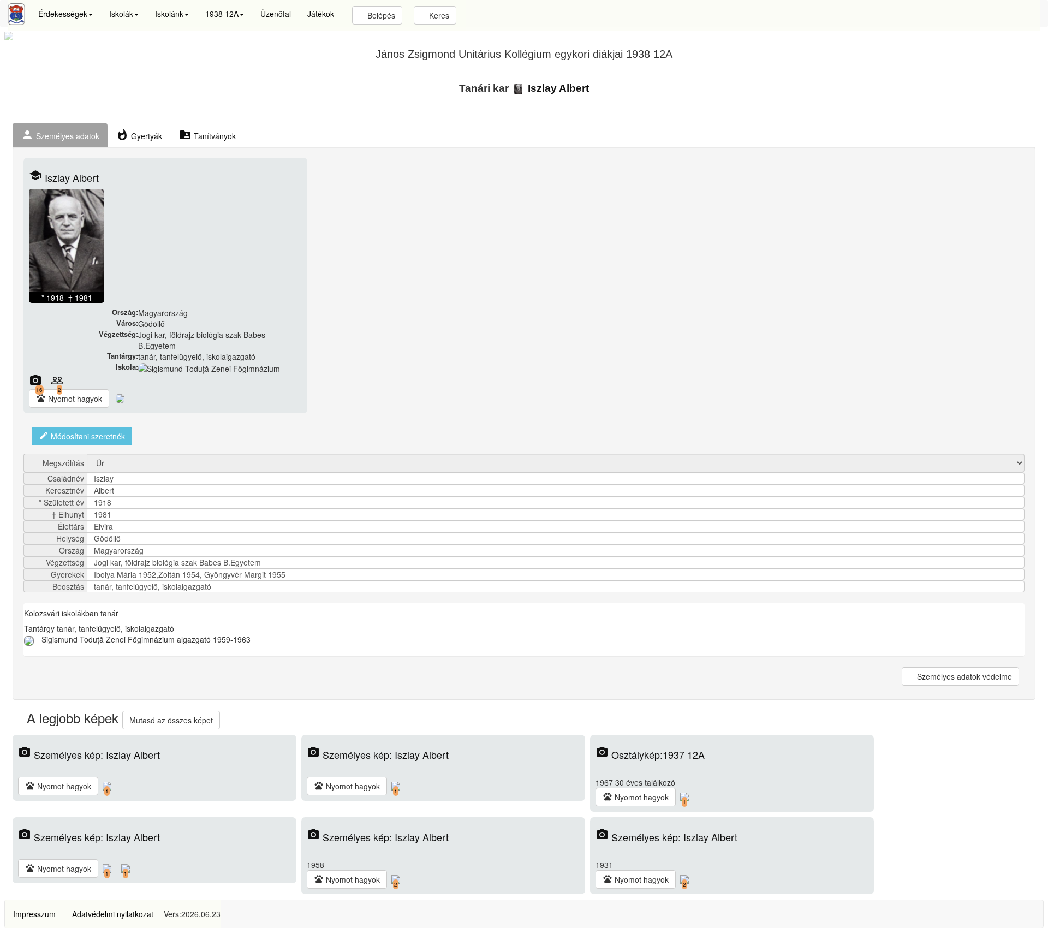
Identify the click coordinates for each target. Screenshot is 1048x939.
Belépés (380, 15)
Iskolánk (169, 13)
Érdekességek (62, 13)
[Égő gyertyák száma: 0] (120, 397)
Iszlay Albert (557, 88)
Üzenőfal (275, 13)
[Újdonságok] (16, 14)
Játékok (320, 13)
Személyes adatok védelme (963, 676)
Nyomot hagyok (69, 398)
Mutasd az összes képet (171, 720)
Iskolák (121, 13)
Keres (438, 15)
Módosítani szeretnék (82, 436)
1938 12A (222, 13)
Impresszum (34, 913)
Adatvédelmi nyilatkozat (112, 913)
